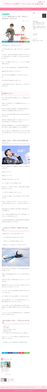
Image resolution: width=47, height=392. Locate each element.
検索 (34, 12)
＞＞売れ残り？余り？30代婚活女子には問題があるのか (15, 342)
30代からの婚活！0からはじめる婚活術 (23, 3)
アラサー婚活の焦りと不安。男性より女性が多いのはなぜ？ (39, 24)
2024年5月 (35, 34)
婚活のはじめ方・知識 (26, 9)
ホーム (17, 9)
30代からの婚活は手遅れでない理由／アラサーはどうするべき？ (39, 28)
